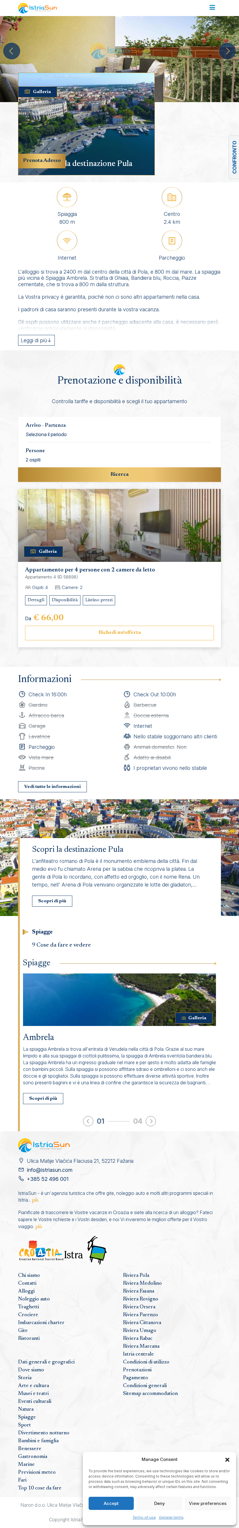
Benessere (29, 1449)
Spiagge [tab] (42, 932)
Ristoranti (29, 1338)
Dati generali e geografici (46, 1362)
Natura (26, 1409)
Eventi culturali (34, 1401)
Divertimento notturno (43, 1433)
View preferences (207, 1503)
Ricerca (119, 474)
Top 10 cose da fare (39, 1488)
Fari (22, 1480)
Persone (35, 451)
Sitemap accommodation (150, 1393)
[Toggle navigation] (212, 8)
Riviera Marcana (141, 1346)
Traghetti (28, 1307)
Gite (23, 1330)
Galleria (42, 92)
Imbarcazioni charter (41, 1323)
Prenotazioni (137, 1370)
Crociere (28, 1315)
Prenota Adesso (42, 160)
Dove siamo (31, 1370)
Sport (24, 1425)
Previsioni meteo (37, 1472)
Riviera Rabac (137, 1338)
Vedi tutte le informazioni (52, 786)
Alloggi (26, 1291)
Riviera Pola (136, 1275)
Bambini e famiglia (38, 1441)
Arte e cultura (33, 1386)
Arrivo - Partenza (46, 425)
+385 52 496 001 (47, 1179)
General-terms (171, 1517)
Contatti (27, 1283)
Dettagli (36, 600)
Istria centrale (138, 1354)
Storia (24, 1378)
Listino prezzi (99, 600)
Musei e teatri (33, 1393)
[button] (227, 1459)
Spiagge (27, 1417)
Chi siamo (29, 1275)
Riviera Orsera (139, 1307)
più (35, 1200)
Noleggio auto (34, 1299)
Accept (111, 1503)
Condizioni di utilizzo (146, 1362)
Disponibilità (65, 600)
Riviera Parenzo (140, 1315)
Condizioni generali (145, 1386)
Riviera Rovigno (140, 1299)
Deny (159, 1503)
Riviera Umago (139, 1330)
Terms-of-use (144, 1517)
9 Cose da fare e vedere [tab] (61, 945)
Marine (26, 1464)
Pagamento (135, 1378)
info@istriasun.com (50, 1170)
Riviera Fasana (138, 1291)
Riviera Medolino (142, 1283)
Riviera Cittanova (142, 1323)
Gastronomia (32, 1456)
